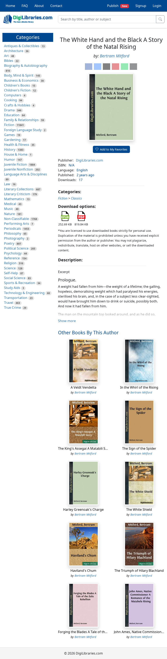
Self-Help (11, 273)
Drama (9, 110)
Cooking (10, 100)
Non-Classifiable (16, 218)
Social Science (14, 278)
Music (8, 208)
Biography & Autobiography (25, 65)
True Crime (12, 307)
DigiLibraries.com (89, 160)
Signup (140, 5)
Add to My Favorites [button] (113, 149)
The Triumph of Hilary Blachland (139, 570)
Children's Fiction (17, 90)
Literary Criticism (17, 194)
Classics (76, 198)
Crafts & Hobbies (17, 105)
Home (10, 5)
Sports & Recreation (19, 283)
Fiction (9, 125)
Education (12, 115)
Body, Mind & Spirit (18, 75)
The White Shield (139, 509)
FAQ (25, 5)
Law (7, 184)
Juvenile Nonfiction (18, 169)
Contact (56, 5)
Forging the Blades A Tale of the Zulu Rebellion (93, 632)
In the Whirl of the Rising (139, 387)
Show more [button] (67, 321)
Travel (8, 302)
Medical (10, 204)
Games (9, 135)
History (9, 149)
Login (157, 5)
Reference (12, 258)
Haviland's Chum (83, 570)
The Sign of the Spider (139, 448)
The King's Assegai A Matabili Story (85, 448)
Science (10, 268)
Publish (117, 5)
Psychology (13, 253)
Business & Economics (21, 80)
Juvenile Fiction (15, 164)
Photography (14, 238)
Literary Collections (19, 189)
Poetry (9, 243)
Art (6, 56)
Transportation (15, 297)
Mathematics (14, 199)
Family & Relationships (21, 120)
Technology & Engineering (24, 293)
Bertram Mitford (114, 56)
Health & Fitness (16, 144)
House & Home (15, 154)
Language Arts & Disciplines (25, 174)
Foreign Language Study (23, 130)
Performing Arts (16, 223)
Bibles (8, 60)
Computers (12, 95)
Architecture (13, 51)
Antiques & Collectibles (21, 46)
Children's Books (17, 85)
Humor (9, 159)
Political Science (16, 248)
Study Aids (12, 287)
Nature (9, 214)
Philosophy (12, 233)
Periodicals (12, 228)
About (39, 5)
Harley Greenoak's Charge (83, 509)
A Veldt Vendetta (83, 387)
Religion (10, 263)
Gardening (12, 139)
